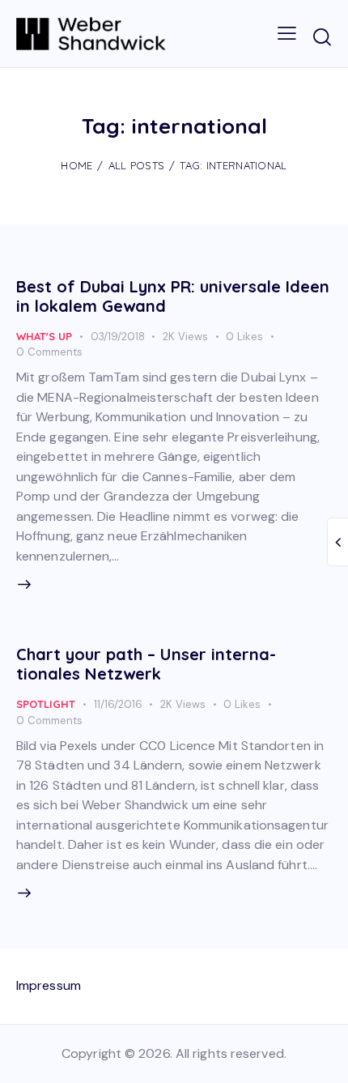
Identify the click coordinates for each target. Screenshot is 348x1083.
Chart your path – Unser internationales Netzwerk (146, 664)
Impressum (48, 985)
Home (76, 165)
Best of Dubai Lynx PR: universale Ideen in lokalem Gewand (172, 296)
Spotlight (45, 703)
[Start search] (322, 36)
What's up (44, 336)
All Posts (136, 165)
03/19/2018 (118, 336)
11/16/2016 (118, 704)
